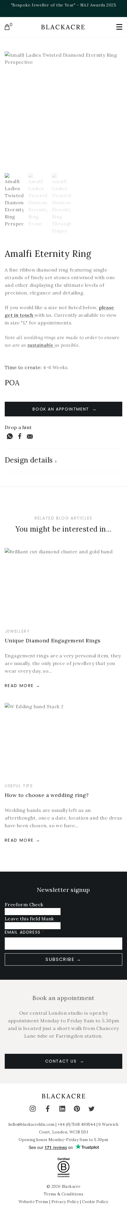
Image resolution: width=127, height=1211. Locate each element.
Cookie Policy (95, 1201)
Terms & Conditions (63, 1194)
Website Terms (33, 1201)
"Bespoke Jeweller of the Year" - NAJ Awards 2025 (63, 5)
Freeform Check (24, 904)
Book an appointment (60, 409)
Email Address (23, 932)
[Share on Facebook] (20, 436)
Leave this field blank (29, 919)
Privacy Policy (65, 1201)
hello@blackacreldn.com (32, 1124)
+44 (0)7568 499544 (76, 1124)
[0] (7, 27)
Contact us (61, 1061)
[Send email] (30, 436)
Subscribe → (63, 959)
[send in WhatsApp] (10, 436)
